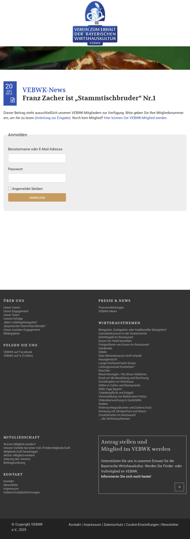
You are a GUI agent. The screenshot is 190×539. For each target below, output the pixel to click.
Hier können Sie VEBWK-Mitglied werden (135, 118)
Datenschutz (113, 525)
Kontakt (75, 525)
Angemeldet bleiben (27, 189)
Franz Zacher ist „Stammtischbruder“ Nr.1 (88, 98)
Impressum (92, 525)
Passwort (15, 169)
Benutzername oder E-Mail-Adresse (35, 149)
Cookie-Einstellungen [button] (142, 525)
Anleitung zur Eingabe (52, 118)
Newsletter (170, 525)
